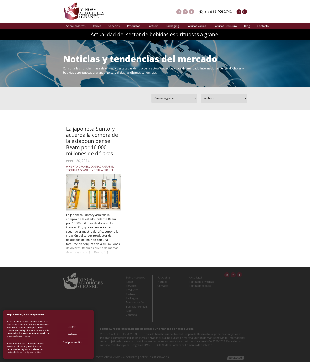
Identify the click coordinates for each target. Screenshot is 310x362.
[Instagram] (185, 11)
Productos (133, 26)
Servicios (114, 26)
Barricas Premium (225, 26)
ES (239, 11)
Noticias (162, 281)
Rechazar (72, 334)
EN (244, 11)
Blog (247, 26)
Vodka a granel (103, 170)
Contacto (263, 26)
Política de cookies (200, 286)
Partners (153, 26)
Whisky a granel (77, 166)
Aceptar (72, 326)
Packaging (172, 26)
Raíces (97, 26)
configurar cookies (32, 352)
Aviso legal (195, 277)
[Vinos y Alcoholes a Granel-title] (84, 11)
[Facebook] (191, 11)
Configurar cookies (72, 342)
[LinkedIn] (178, 11)
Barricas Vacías (196, 26)
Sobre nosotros (76, 26)
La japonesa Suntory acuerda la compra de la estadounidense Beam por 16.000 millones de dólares (92, 141)
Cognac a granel (102, 166)
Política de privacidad (201, 281)
